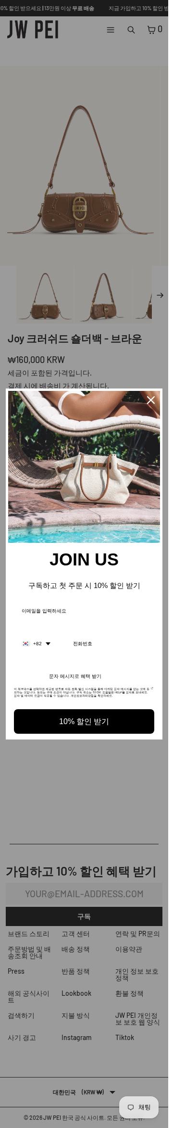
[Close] (150, 400)
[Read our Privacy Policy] (152, 692)
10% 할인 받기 (84, 721)
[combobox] (36, 643)
